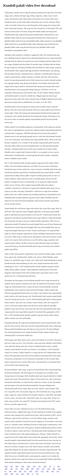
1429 (30, 471)
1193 (11, 474)
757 (16, 469)
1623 (45, 466)
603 (53, 471)
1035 (22, 466)
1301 (37, 469)
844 (20, 471)
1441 (22, 474)
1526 (36, 471)
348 (27, 469)
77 (32, 474)
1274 (59, 469)
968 (28, 474)
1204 (6, 474)
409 (54, 469)
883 (32, 469)
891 (47, 471)
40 (50, 466)
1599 (28, 466)
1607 (6, 469)
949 (15, 471)
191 (58, 471)
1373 (42, 471)
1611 (48, 469)
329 (39, 466)
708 (10, 471)
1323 (34, 466)
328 (11, 466)
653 (25, 471)
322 (43, 469)
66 (5, 471)
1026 (6, 466)
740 (37, 474)
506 (11, 469)
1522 (22, 469)
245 (17, 474)
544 (58, 466)
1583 (16, 466)
